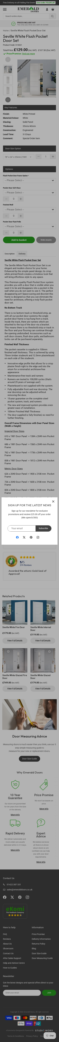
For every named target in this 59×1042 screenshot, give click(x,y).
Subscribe (43, 528)
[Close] (53, 501)
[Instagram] (38, 537)
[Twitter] (24, 537)
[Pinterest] (31, 537)
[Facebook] (17, 537)
